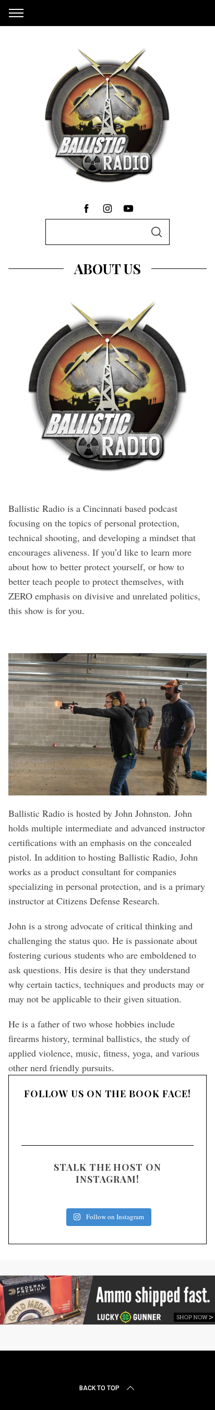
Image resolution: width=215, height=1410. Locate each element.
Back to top (99, 1388)
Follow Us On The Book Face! (107, 1093)
